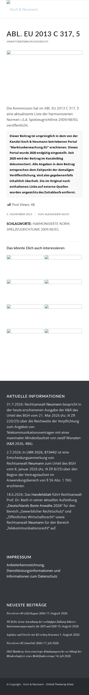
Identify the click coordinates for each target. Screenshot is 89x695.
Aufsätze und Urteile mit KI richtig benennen (33, 634)
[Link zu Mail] (79, 689)
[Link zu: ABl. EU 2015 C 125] (63, 341)
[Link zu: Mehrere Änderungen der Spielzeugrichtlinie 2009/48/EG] (25, 341)
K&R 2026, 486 (19, 443)
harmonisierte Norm (51, 224)
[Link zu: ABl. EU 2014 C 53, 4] (25, 267)
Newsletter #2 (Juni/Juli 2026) (24, 643)
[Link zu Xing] (65, 689)
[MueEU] (44, 75)
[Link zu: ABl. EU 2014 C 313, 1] (63, 267)
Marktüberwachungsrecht (27, 41)
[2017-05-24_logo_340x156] (37, 9)
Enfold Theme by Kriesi (59, 684)
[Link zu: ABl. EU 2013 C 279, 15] (63, 291)
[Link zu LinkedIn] (72, 689)
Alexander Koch (57, 214)
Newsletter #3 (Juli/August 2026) (26, 613)
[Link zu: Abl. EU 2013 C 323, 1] (25, 291)
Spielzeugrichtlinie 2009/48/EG (33, 229)
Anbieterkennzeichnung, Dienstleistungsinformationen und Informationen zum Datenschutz (33, 570)
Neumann (54, 404)
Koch (25, 500)
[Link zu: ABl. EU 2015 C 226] (63, 316)
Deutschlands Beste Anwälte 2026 (35, 505)
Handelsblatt (41, 494)
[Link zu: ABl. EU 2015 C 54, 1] (25, 316)
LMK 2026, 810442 (41, 452)
